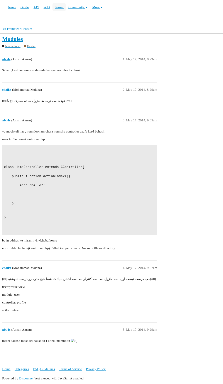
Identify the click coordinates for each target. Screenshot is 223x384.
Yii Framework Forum (17, 28)
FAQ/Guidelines (44, 369)
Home (6, 369)
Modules (12, 39)
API (36, 7)
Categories (22, 369)
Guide (24, 7)
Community (76, 7)
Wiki (47, 7)
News (12, 7)
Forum (59, 7)
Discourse (26, 378)
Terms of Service (70, 369)
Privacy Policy (96, 369)
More (96, 7)
